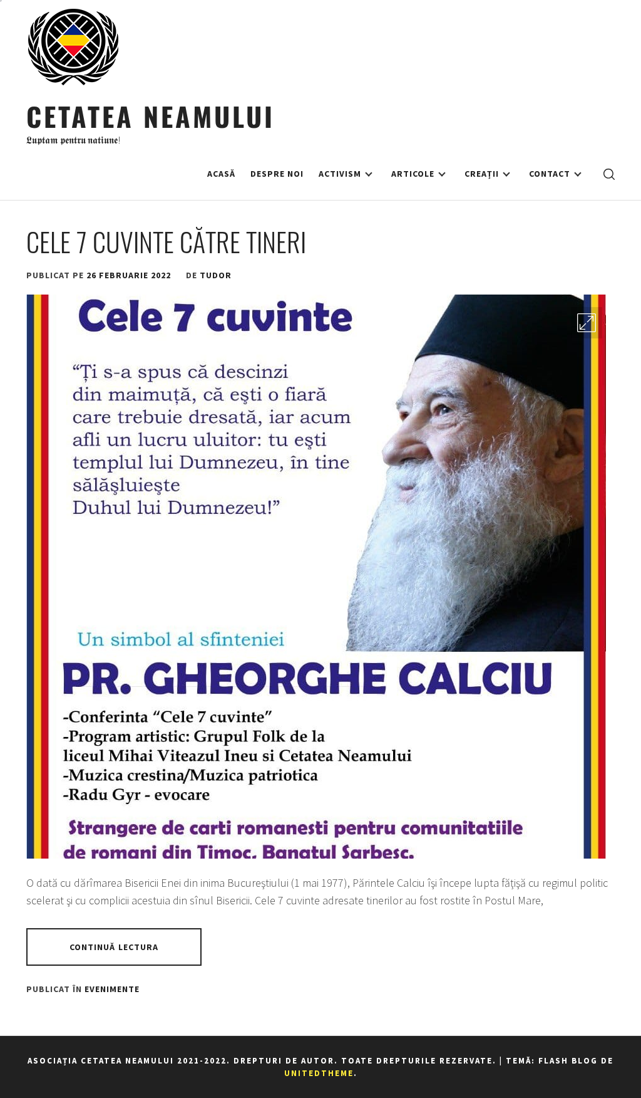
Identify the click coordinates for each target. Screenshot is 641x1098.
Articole (412, 173)
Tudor (216, 275)
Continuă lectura (114, 947)
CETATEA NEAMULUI (150, 115)
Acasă (221, 173)
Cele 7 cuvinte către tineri (166, 241)
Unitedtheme (319, 1073)
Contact (549, 173)
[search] (609, 173)
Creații (481, 173)
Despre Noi (277, 173)
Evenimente (112, 989)
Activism (340, 173)
